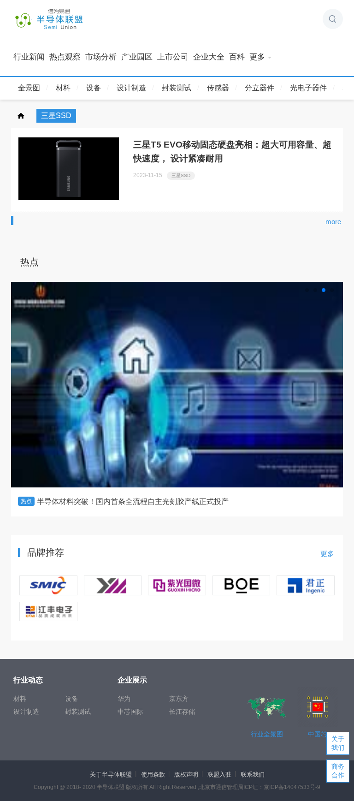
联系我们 (253, 774)
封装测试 (176, 88)
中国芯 (317, 734)
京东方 (179, 698)
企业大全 (208, 57)
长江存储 (182, 711)
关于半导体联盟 (111, 774)
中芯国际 (130, 711)
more (333, 221)
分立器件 (259, 88)
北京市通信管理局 (221, 787)
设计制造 (131, 88)
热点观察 (65, 57)
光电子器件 (308, 88)
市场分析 (101, 57)
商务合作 (337, 771)
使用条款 (153, 774)
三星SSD (180, 175)
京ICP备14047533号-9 (292, 787)
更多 (327, 554)
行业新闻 (29, 57)
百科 (237, 57)
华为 (124, 698)
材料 (63, 88)
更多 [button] (257, 57)
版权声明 (186, 774)
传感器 (218, 88)
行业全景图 (267, 734)
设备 (93, 88)
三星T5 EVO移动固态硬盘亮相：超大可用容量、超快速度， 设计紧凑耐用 (232, 151)
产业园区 (137, 57)
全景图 (29, 88)
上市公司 (173, 57)
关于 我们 (337, 743)
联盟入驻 (219, 774)
